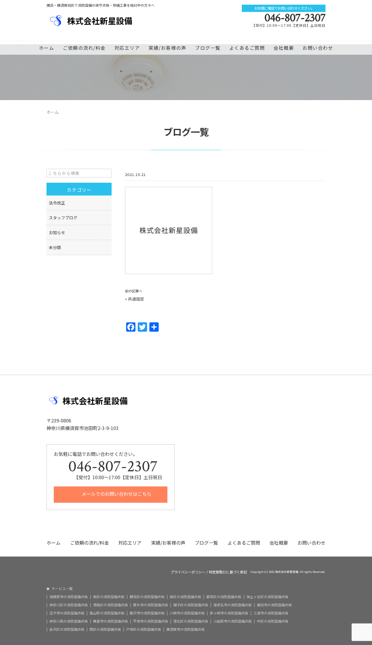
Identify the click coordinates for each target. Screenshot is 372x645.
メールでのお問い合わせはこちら (116, 493)
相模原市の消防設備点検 (68, 596)
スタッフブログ (63, 218)
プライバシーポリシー (188, 572)
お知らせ (57, 232)
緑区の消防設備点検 (185, 596)
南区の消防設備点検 (108, 596)
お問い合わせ (318, 47)
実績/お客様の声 (167, 47)
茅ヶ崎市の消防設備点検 (229, 613)
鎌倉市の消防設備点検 (110, 621)
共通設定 (136, 299)
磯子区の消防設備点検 (190, 605)
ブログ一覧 (208, 47)
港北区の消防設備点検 (190, 621)
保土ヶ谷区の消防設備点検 (267, 596)
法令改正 (57, 203)
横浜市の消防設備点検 (274, 605)
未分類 (55, 247)
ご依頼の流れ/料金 (84, 47)
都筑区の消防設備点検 (223, 596)
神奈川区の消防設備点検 (68, 605)
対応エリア (127, 47)
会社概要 (283, 47)
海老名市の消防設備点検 (232, 605)
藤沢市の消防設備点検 (147, 613)
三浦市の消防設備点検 (270, 613)
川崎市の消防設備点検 (187, 613)
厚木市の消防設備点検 (150, 605)
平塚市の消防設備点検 (150, 621)
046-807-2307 (295, 18)
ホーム (46, 47)
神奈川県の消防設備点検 (68, 621)
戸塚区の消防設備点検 (143, 629)
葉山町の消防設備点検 (107, 613)
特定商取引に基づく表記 (228, 572)
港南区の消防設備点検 (110, 605)
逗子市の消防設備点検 (66, 613)
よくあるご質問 (247, 47)
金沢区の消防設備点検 (66, 629)
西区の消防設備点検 (105, 629)
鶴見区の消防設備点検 (147, 596)
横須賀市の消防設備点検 (185, 629)
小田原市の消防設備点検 (232, 621)
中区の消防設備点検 (272, 621)
